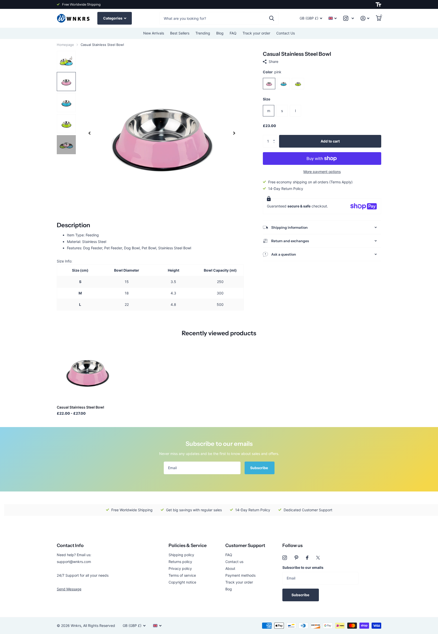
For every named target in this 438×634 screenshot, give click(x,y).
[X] (318, 557)
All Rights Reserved (99, 625)
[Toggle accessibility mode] (378, 4)
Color (272, 72)
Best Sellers (179, 33)
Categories (113, 18)
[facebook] (307, 558)
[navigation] (89, 133)
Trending (202, 33)
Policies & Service (188, 545)
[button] (275, 136)
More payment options (322, 171)
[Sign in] (365, 18)
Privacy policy (180, 568)
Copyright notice (182, 582)
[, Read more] (348, 18)
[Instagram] (284, 557)
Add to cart (330, 141)
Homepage (65, 45)
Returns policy (180, 561)
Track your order (256, 33)
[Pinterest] (296, 557)
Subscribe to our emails (302, 567)
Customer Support (245, 545)
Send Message (69, 589)
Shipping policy (181, 555)
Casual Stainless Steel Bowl (80, 407)
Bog (228, 589)
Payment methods (240, 575)
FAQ (233, 33)
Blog (220, 33)
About (230, 568)
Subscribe (259, 468)
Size (266, 99)
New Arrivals (153, 33)
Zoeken (272, 18)
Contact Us (285, 33)
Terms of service (182, 575)
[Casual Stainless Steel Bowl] (87, 370)
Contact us (234, 561)
